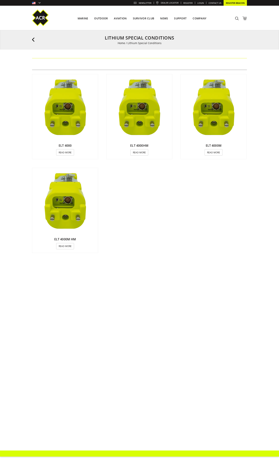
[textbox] (36, 3)
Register (188, 3)
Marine (83, 18)
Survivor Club (143, 18)
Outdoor (101, 18)
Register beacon (235, 3)
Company (199, 18)
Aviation (120, 18)
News (164, 18)
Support (180, 18)
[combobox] (36, 3)
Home (121, 43)
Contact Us (215, 3)
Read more (65, 152)
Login (200, 3)
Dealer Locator (170, 2)
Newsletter (145, 3)
